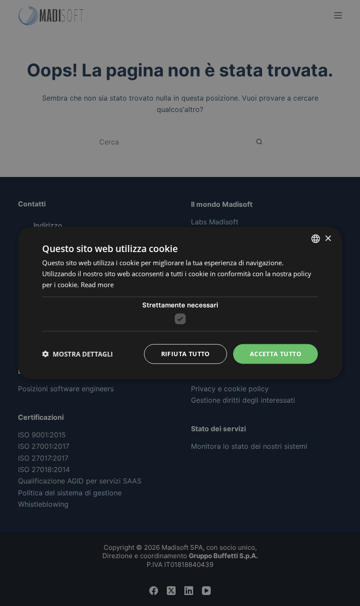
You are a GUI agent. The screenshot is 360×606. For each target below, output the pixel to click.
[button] (77, 354)
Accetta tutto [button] (275, 354)
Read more (97, 284)
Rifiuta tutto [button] (185, 354)
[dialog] (180, 303)
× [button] (327, 238)
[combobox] (315, 238)
